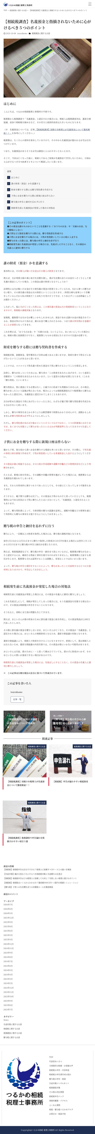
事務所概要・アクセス (58, 1100)
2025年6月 (8, 931)
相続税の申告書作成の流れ (60, 1074)
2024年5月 (8, 970)
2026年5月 (8, 913)
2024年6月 (8, 966)
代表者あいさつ (55, 1061)
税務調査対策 (54, 1087)
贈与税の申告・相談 (57, 1079)
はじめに (15, 177)
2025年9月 (8, 922)
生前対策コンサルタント (59, 1083)
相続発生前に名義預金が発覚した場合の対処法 (33, 207)
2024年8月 (8, 957)
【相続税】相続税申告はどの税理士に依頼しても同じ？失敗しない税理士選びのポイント (40, 878)
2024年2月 (8, 983)
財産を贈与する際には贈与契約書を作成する (32, 189)
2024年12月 (9, 944)
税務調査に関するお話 (41, 33)
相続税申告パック (56, 1096)
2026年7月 (8, 904)
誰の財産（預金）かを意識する (25, 183)
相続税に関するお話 (12, 1028)
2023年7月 (8, 1009)
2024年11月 (9, 948)
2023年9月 (8, 1001)
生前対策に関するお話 (13, 1024)
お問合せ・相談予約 (57, 1114)
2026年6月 (8, 909)
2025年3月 (8, 939)
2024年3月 (8, 979)
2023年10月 (9, 996)
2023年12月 (9, 987)
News (6, 1020)
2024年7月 (8, 961)
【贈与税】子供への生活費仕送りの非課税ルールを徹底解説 (28, 887)
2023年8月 (8, 1005)
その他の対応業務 (56, 1092)
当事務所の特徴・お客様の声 (61, 1065)
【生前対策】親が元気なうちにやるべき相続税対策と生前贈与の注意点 (33, 874)
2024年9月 (8, 952)
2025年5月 (8, 935)
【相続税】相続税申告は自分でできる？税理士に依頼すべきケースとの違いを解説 (37, 869)
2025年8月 (8, 926)
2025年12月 (9, 917)
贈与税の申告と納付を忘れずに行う (28, 201)
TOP (51, 1057)
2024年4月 (8, 974)
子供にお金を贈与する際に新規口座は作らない (33, 195)
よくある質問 (54, 1105)
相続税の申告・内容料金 (59, 1070)
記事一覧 (17, 699)
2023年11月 (9, 992)
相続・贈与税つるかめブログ (61, 1109)
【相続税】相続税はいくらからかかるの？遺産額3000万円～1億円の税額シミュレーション (41, 882)
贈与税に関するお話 (12, 1037)
